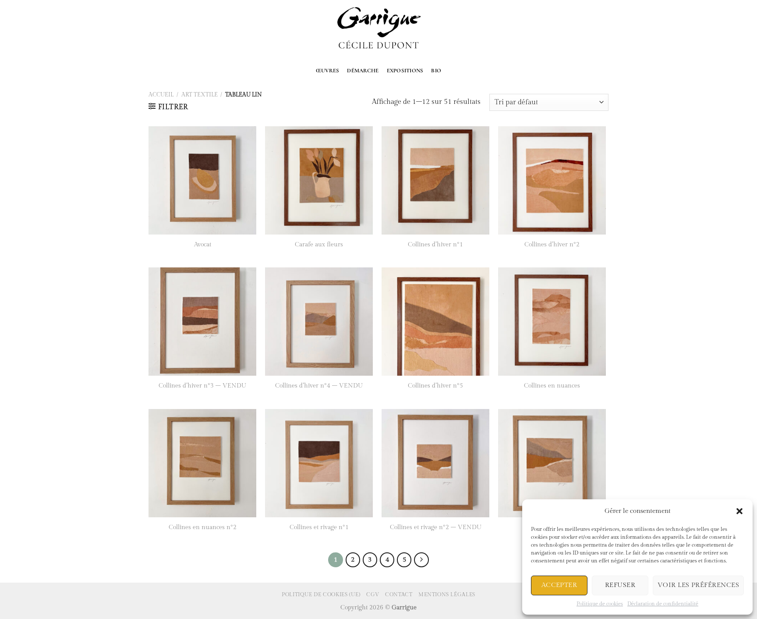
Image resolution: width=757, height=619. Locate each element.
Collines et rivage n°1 (319, 527)
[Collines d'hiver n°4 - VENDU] (319, 321)
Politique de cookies (600, 604)
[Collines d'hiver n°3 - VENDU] (203, 321)
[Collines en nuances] (552, 321)
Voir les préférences (698, 585)
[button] (739, 511)
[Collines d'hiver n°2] (552, 180)
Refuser (620, 585)
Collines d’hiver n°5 (435, 385)
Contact (398, 594)
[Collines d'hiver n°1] (436, 180)
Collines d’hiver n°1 (435, 244)
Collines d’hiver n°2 (552, 244)
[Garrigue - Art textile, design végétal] (379, 29)
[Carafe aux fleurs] (319, 180)
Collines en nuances (552, 385)
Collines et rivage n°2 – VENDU (435, 527)
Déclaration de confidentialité (662, 604)
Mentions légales (446, 594)
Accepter (559, 585)
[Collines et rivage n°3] (552, 463)
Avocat (202, 244)
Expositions (405, 70)
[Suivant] (421, 559)
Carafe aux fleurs (319, 244)
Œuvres (328, 70)
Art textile (199, 95)
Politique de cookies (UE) (321, 594)
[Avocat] (203, 180)
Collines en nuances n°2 (203, 527)
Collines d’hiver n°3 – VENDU (202, 385)
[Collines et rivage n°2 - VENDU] (436, 463)
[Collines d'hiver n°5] (436, 321)
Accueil (161, 95)
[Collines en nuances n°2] (203, 463)
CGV (372, 594)
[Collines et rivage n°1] (319, 463)
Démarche (362, 70)
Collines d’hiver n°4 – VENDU (319, 385)
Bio (436, 70)
